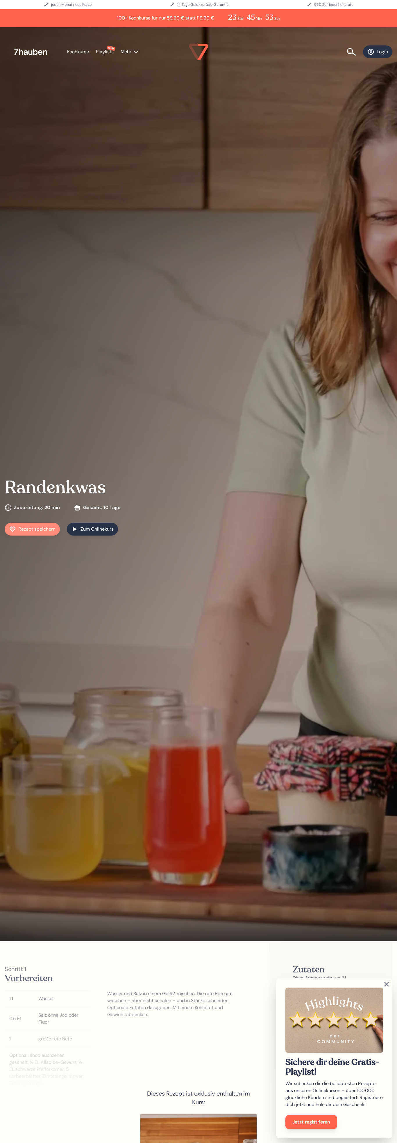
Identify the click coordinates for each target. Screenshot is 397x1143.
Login (382, 52)
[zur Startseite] (33, 52)
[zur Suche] (355, 51)
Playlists (105, 52)
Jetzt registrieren (311, 1122)
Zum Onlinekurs (97, 529)
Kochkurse (78, 52)
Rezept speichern (37, 529)
